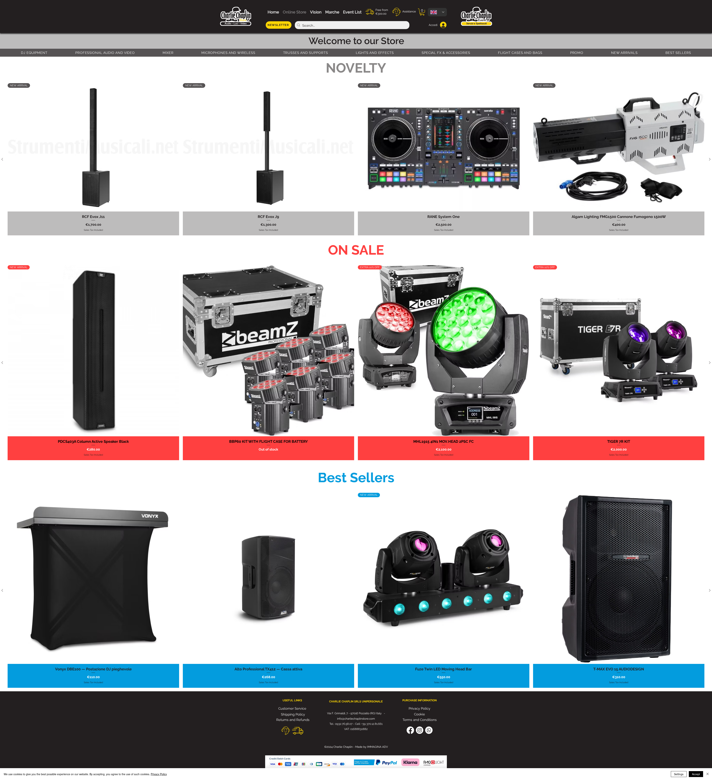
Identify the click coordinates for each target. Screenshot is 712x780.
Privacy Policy (159, 774)
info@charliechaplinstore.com (356, 718)
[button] (422, 12)
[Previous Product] (2, 159)
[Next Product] (710, 159)
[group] (356, 159)
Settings (678, 774)
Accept (696, 774)
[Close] (707, 774)
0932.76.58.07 (343, 724)
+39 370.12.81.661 (372, 724)
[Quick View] (268, 350)
